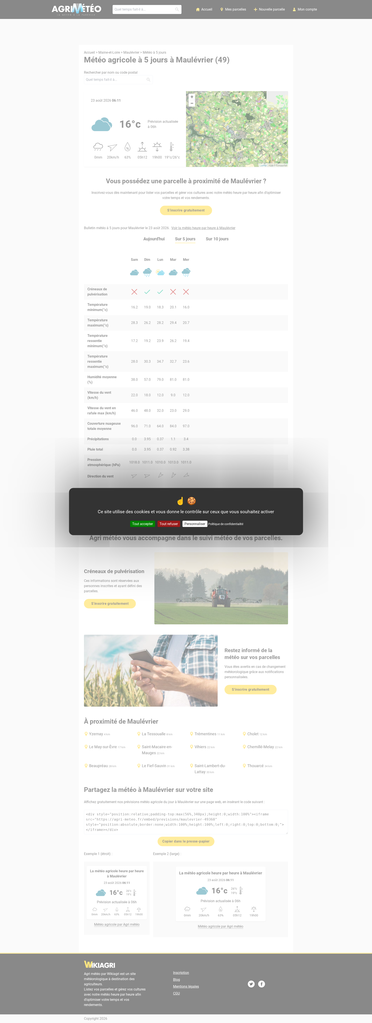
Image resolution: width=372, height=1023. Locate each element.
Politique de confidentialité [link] (225, 523)
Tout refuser (169, 524)
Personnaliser (194, 524)
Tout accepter (142, 524)
